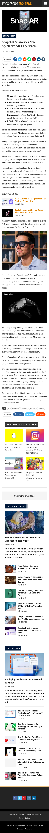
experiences (15, 408)
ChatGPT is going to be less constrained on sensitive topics (30, 592)
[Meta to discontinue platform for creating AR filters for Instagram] (35, 435)
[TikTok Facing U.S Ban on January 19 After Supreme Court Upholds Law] (7, 213)
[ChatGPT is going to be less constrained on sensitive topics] (10, 593)
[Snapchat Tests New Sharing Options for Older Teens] (14, 435)
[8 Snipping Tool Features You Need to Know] (24, 664)
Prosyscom (28, 829)
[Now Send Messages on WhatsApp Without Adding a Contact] (10, 727)
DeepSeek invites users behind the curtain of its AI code (30, 630)
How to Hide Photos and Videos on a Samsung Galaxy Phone (30, 775)
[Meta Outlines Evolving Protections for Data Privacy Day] (7, 202)
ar (8, 408)
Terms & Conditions (33, 815)
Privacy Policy (24, 818)
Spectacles (41, 408)
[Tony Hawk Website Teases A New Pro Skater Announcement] (10, 620)
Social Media (9, 36)
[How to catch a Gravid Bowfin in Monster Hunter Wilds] (24, 522)
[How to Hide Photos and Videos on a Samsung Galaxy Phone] (10, 776)
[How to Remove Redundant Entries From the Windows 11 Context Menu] (10, 714)
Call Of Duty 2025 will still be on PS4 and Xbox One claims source (30, 579)
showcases (24, 408)
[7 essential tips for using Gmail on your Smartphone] (10, 751)
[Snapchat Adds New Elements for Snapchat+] (14, 463)
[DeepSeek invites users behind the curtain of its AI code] (10, 631)
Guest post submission (16, 815)
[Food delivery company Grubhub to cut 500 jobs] (10, 569)
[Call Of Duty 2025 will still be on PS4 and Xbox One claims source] (10, 580)
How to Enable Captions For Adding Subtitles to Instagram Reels (31, 762)
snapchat (32, 408)
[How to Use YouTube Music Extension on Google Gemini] (10, 740)
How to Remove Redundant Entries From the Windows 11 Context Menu (30, 713)
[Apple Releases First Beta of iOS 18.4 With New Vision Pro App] (10, 606)
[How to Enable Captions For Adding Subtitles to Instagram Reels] (10, 763)
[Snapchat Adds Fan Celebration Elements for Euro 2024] (35, 463)
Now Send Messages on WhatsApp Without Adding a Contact (30, 726)
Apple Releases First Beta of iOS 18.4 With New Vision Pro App (30, 606)
